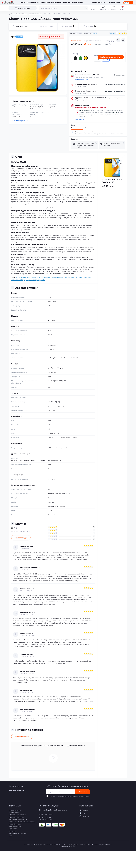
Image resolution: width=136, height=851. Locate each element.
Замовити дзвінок (114, 2)
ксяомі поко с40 (71, 278)
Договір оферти (77, 2)
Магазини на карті (47, 2)
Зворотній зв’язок (15, 824)
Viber (84, 813)
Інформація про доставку (17, 814)
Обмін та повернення (62, 2)
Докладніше (79, 119)
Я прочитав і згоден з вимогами (69, 796)
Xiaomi (94, 33)
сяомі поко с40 (17, 280)
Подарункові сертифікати (17, 833)
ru (130, 2)
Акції (10, 835)
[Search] (86, 8)
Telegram (85, 810)
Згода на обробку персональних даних (67, 796)
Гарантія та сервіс (33, 2)
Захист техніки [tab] (77, 128)
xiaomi (18, 278)
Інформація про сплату (16, 817)
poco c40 (47, 278)
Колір (75, 54)
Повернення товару (15, 826)
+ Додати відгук (21, 538)
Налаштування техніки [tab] (93, 128)
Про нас (22, 2)
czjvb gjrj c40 (29, 280)
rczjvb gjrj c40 (39, 280)
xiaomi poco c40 (37, 278)
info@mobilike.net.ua (47, 814)
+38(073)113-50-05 (16, 791)
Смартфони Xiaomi (35, 14)
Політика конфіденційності (18, 819)
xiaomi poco (25, 278)
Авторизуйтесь (77, 41)
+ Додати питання (22, 737)
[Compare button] (123, 40)
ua (127, 2)
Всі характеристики (20, 121)
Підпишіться (83, 792)
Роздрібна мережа (15, 810)
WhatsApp (85, 816)
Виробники (12, 831)
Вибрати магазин (81, 79)
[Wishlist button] (118, 40)
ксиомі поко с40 (84, 278)
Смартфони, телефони (20, 14)
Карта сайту (13, 828)
